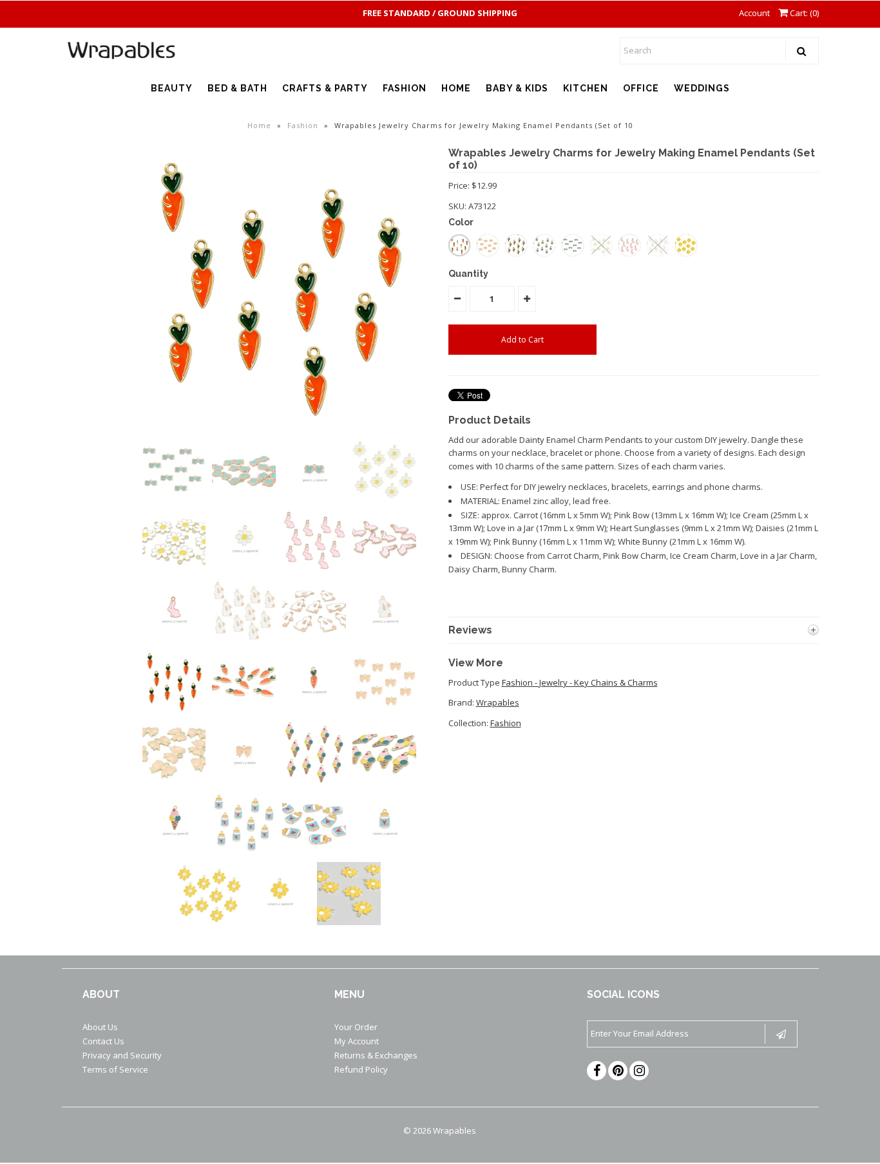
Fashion (302, 125)
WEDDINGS (702, 88)
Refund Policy (361, 1069)
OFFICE (641, 88)
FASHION (404, 88)
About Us (100, 1027)
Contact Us (103, 1041)
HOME (456, 88)
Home (259, 125)
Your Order (356, 1027)
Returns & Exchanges (375, 1055)
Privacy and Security (122, 1055)
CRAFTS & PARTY (325, 88)
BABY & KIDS (517, 88)
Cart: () (803, 13)
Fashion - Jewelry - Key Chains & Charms (580, 682)
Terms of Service (115, 1069)
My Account (356, 1041)
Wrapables (497, 702)
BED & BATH (237, 88)
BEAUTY (172, 88)
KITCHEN (585, 88)
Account (754, 13)
